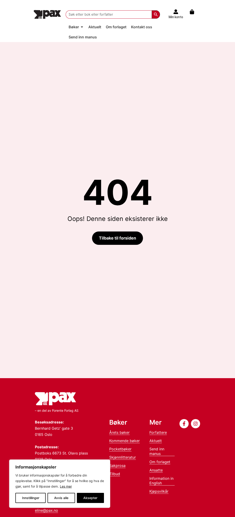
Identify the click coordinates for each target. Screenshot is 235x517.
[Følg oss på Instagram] (195, 423)
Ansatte (156, 470)
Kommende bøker (124, 440)
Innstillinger (30, 498)
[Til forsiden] (47, 14)
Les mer (66, 486)
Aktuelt (155, 440)
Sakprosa (117, 465)
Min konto (176, 17)
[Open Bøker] (82, 27)
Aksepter (90, 498)
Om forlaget (159, 462)
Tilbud (114, 473)
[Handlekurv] (194, 11)
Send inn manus (156, 451)
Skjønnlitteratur (122, 457)
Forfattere (158, 432)
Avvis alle (61, 498)
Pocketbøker (120, 449)
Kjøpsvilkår (158, 491)
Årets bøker (119, 432)
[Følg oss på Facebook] (184, 423)
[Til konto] (175, 11)
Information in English (161, 480)
